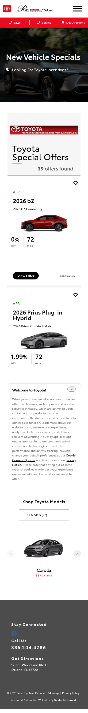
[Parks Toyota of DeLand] (40, 8)
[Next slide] (77, 553)
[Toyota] (7, 9)
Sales (17, 22)
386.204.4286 (28, 647)
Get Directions (75, 22)
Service (46, 22)
